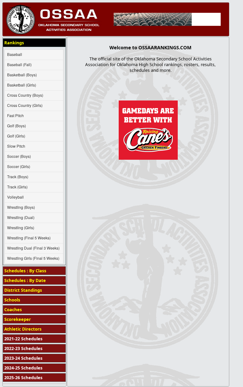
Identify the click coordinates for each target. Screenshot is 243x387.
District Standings (23, 290)
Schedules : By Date (25, 280)
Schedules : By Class (25, 270)
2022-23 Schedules (23, 348)
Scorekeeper (17, 319)
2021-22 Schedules (23, 338)
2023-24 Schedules (23, 358)
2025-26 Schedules (23, 377)
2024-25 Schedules (23, 368)
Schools (12, 300)
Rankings (14, 43)
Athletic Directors (23, 329)
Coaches (13, 309)
